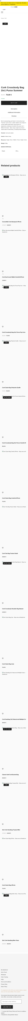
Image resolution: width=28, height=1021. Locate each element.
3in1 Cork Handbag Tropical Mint (11, 829)
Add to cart (14, 102)
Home (2, 18)
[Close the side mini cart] (0, 0)
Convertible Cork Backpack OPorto (11, 221)
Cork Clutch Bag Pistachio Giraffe (11, 387)
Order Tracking (4, 977)
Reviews (14, 116)
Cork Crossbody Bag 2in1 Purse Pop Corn (13, 332)
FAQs (2, 979)
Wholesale (3, 974)
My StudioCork (4, 969)
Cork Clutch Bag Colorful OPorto (11, 498)
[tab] (14, 109)
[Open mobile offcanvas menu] (2, 12)
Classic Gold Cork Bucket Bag (10, 774)
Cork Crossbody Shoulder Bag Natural (12, 608)
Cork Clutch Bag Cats (8, 664)
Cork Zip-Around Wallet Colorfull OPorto (13, 277)
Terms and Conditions (6, 981)
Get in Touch (4, 972)
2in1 (6, 18)
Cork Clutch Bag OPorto (8, 885)
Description (14, 109)
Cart (4, 9)
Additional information (14, 112)
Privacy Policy (4, 984)
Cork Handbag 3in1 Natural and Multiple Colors (15, 719)
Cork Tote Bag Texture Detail (10, 553)
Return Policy (4, 986)
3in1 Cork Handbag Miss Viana (10, 940)
